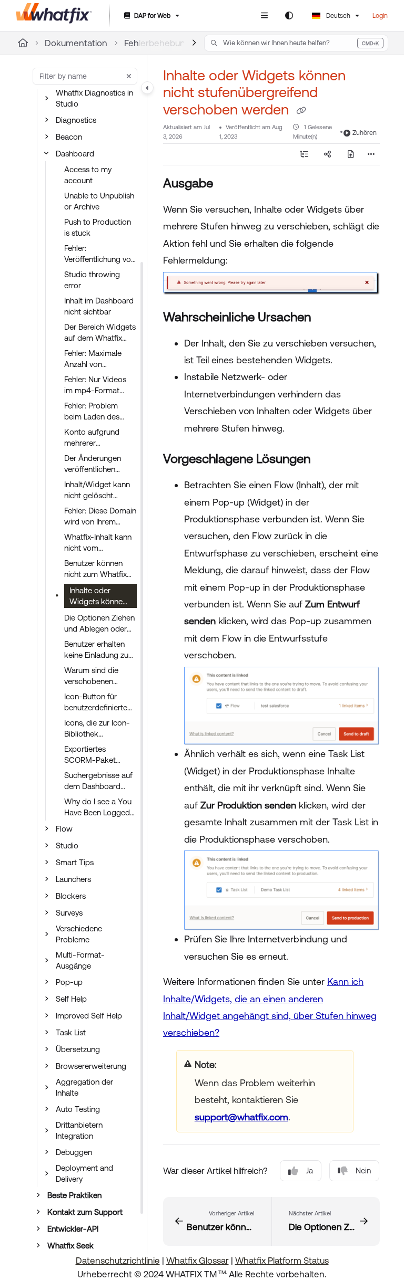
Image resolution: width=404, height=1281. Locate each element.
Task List (71, 1032)
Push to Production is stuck (97, 227)
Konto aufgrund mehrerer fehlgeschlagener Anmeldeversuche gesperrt (95, 437)
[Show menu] (264, 15)
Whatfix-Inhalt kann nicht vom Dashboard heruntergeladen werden (98, 542)
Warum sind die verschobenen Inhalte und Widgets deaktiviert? (99, 676)
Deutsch (337, 15)
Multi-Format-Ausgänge (80, 960)
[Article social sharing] (327, 154)
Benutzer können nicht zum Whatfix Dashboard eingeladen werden (97, 569)
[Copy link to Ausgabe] (229, 184)
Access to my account (88, 175)
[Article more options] (371, 154)
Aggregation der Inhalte (84, 1087)
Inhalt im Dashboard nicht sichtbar (99, 306)
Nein (363, 1170)
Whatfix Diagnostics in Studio (94, 98)
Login (380, 15)
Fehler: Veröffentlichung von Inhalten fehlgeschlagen (99, 254)
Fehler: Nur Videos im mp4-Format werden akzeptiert (95, 385)
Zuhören (364, 132)
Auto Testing (78, 1109)
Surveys (69, 912)
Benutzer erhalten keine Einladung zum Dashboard (99, 649)
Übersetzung (78, 1049)
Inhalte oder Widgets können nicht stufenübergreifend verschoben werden (100, 597)
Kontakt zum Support (85, 1212)
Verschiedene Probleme (79, 934)
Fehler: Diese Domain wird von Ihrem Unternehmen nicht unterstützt (100, 516)
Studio (67, 845)
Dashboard (75, 153)
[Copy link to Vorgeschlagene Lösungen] (326, 460)
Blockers (71, 895)
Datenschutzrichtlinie (118, 1260)
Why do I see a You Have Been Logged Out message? (98, 807)
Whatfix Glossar (197, 1260)
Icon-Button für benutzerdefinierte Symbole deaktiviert (98, 702)
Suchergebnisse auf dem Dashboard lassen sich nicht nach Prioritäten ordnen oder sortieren (98, 781)
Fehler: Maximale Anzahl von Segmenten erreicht (98, 359)
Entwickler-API (72, 1228)
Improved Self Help (89, 1015)
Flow (64, 828)
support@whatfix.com (241, 1116)
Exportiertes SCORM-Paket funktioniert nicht (93, 754)
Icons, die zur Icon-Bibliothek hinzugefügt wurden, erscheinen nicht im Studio (99, 728)
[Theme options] (288, 15)
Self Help (71, 998)
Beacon (69, 136)
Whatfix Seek (70, 1245)
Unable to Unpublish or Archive (99, 201)
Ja (309, 1170)
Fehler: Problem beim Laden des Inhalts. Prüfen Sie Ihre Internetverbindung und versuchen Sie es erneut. (96, 411)
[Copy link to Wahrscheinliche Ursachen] (327, 318)
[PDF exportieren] (350, 154)
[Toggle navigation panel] (147, 87)
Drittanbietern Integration (79, 1130)
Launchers (73, 879)
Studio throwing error (92, 280)
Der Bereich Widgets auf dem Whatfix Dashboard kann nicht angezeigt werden (100, 332)
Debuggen (74, 1152)
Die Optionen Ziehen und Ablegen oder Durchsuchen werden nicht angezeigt (99, 623)
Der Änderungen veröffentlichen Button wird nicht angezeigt (93, 464)
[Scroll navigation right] (193, 43)
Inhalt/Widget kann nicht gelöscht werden (97, 490)
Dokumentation (76, 43)
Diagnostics (76, 120)
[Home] (54, 15)
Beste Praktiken (74, 1195)
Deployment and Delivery (84, 1173)
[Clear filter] (128, 76)
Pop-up (69, 982)
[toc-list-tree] (304, 154)
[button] (296, 43)
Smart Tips (75, 862)
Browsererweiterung (91, 1066)
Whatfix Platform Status (282, 1260)
